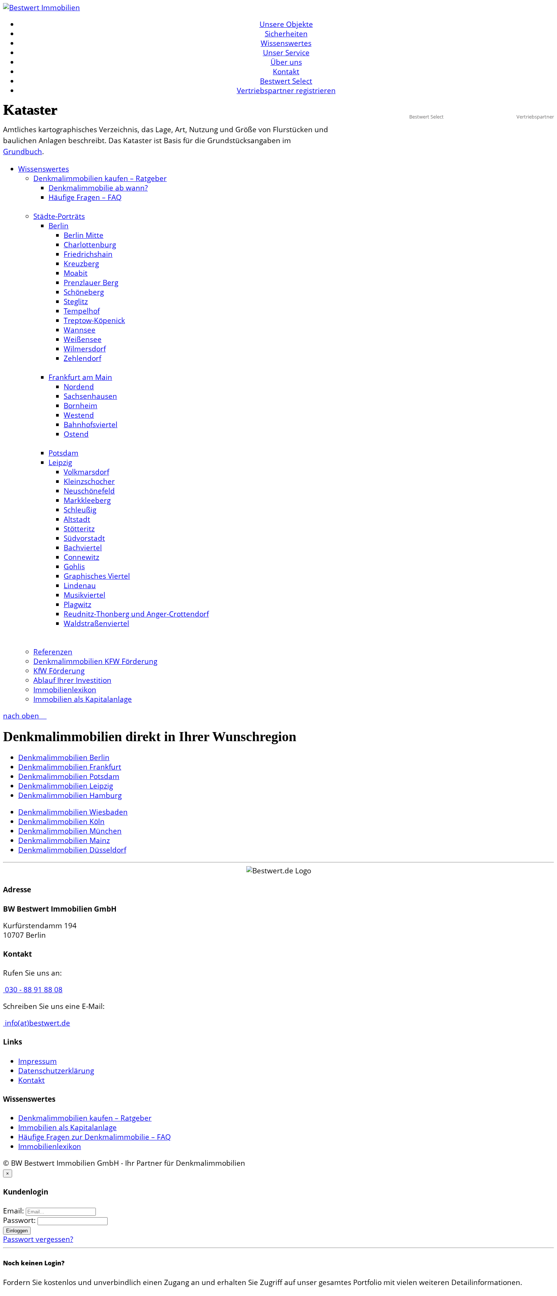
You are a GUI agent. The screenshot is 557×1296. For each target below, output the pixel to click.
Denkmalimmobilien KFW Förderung (95, 661)
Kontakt (286, 72)
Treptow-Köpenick (94, 320)
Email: (14, 1211)
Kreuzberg (81, 264)
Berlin (59, 226)
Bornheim (80, 406)
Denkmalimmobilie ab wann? (98, 188)
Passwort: (20, 1220)
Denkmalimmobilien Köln (61, 821)
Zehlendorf (82, 358)
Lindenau (80, 585)
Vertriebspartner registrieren (286, 90)
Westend (79, 415)
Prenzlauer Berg (91, 282)
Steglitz (76, 301)
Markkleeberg (87, 500)
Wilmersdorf (85, 349)
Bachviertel (83, 548)
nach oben (22, 716)
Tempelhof (82, 311)
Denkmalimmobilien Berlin (64, 757)
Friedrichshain (88, 254)
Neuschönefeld (89, 491)
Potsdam (63, 453)
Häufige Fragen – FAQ (85, 197)
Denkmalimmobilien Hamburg (70, 795)
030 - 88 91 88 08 (33, 990)
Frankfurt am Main (80, 377)
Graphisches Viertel (97, 576)
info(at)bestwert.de (36, 1023)
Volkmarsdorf (86, 472)
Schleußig (80, 510)
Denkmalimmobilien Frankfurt (69, 767)
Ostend (76, 434)
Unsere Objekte (286, 24)
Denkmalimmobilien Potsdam (68, 776)
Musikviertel (84, 595)
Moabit (76, 273)
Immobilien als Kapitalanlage (82, 699)
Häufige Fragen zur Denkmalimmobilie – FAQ (94, 1137)
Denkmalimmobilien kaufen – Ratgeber (100, 178)
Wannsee (79, 330)
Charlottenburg (90, 245)
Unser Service (286, 53)
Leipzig (60, 462)
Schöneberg (84, 292)
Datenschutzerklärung (56, 1071)
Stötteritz (79, 529)
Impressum (37, 1061)
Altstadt (77, 519)
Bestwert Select (286, 81)
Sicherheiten (286, 34)
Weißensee (83, 339)
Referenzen (52, 652)
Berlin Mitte (83, 235)
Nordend (79, 387)
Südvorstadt (84, 538)
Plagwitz (77, 604)
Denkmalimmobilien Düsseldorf (72, 850)
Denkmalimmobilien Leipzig (65, 786)
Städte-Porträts (59, 216)
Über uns (286, 62)
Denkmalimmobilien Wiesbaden (73, 812)
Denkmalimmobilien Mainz (64, 840)
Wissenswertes (286, 43)
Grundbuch (22, 151)
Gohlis (74, 566)
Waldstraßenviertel (96, 623)
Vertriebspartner (535, 116)
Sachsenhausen (90, 396)
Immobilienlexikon (64, 690)
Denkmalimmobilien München (70, 831)
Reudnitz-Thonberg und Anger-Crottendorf (136, 614)
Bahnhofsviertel (90, 424)
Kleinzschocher (89, 481)
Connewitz (81, 557)
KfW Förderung (58, 671)
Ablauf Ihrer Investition (72, 680)
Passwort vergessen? (38, 1239)
